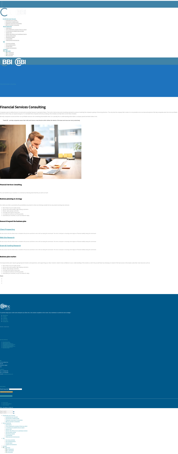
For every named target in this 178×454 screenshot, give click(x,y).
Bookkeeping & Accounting (8, 345)
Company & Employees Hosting (9, 346)
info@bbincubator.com (8, 374)
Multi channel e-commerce (8, 343)
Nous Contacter (6, 404)
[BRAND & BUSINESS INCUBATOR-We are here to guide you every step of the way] (13, 16)
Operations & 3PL (6, 342)
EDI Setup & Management (8, 347)
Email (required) (4, 389)
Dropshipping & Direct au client (9, 344)
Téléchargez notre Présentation (6, 396)
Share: (1, 276)
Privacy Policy (5, 402)
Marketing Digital (6, 347)
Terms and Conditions (7, 403)
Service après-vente (6, 342)
